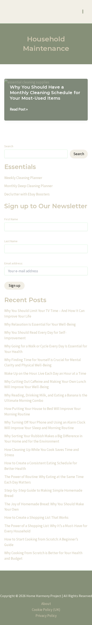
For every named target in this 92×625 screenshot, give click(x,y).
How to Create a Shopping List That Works (36, 517)
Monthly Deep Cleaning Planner (28, 186)
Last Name (11, 241)
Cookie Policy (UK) (46, 609)
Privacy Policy (46, 615)
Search (8, 146)
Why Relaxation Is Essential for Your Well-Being (40, 324)
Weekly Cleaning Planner (23, 177)
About (46, 603)
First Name (11, 219)
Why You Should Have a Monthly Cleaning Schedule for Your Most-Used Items (45, 92)
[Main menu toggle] (83, 12)
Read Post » (19, 109)
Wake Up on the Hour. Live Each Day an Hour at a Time (45, 373)
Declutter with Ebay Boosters (27, 194)
